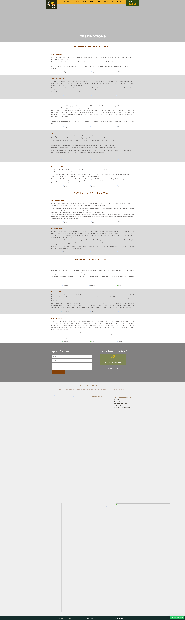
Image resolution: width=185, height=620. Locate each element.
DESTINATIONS (76, 1)
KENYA (91, 1)
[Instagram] (132, 4)
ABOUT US (69, 1)
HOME (63, 1)
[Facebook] (130, 4)
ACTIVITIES (105, 1)
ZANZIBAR (111, 1)
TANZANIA (84, 1)
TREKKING (98, 1)
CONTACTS (118, 1)
